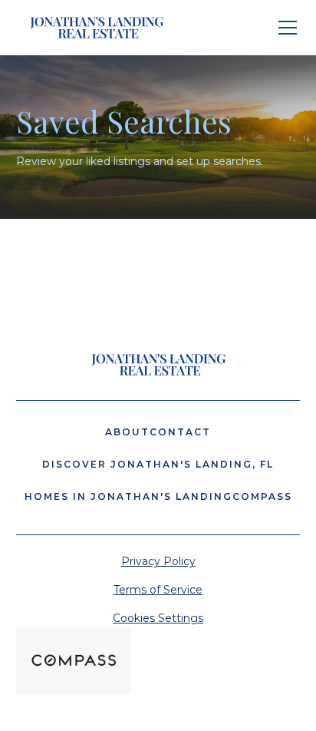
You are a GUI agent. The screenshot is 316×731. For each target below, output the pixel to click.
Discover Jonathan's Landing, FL (158, 464)
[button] (284, 27)
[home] (93, 28)
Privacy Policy (158, 561)
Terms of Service (158, 590)
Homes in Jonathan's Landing (128, 496)
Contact (180, 432)
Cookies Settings (158, 618)
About (127, 432)
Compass (262, 496)
